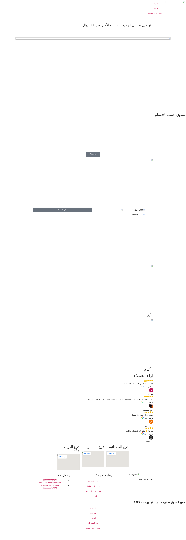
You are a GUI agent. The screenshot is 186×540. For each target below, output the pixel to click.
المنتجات (154, 8)
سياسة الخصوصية (93, 481)
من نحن (93, 513)
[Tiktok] (127, 487)
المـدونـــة (93, 496)
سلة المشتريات (93, 523)
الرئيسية (155, 3)
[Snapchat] (139, 487)
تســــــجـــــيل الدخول (93, 491)
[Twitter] (150, 487)
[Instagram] (144, 487)
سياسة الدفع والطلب (93, 486)
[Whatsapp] (133, 487)
